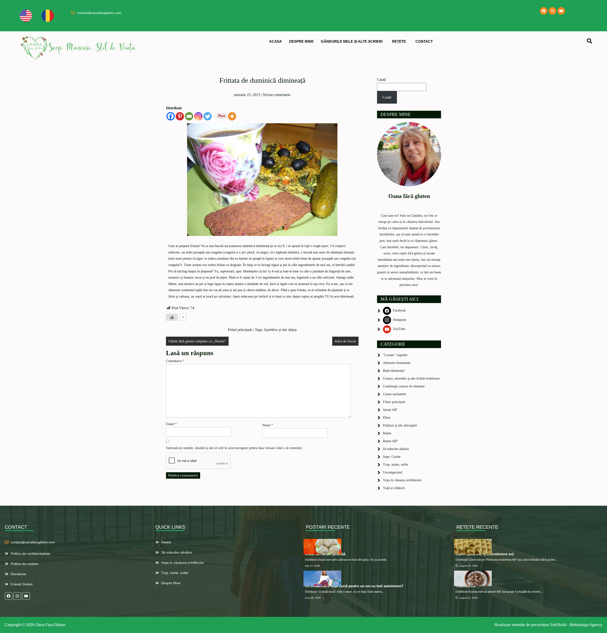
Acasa (275, 41)
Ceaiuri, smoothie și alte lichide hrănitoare (411, 378)
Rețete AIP (390, 441)
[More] (232, 116)
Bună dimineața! (394, 370)
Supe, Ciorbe (391, 457)
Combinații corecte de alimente (404, 386)
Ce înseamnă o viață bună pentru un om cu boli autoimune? (354, 586)
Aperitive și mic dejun (280, 330)
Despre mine (301, 41)
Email (171, 424)
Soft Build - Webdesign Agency (576, 625)
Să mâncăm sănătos (396, 449)
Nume (267, 425)
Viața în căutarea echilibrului (402, 480)
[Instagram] (552, 11)
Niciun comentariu (276, 95)
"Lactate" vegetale (395, 355)
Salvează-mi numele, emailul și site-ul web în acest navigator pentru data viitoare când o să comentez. (234, 448)
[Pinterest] (180, 116)
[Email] (189, 116)
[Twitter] (207, 116)
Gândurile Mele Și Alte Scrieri (351, 41)
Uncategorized (392, 472)
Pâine (386, 417)
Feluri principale (240, 330)
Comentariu (175, 361)
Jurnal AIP (390, 410)
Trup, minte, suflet (395, 464)
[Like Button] (172, 317)
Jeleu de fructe (345, 341)
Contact (424, 41)
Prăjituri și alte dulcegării (400, 425)
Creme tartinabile (394, 394)
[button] (352, 41)
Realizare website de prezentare (522, 625)
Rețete (399, 41)
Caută (381, 80)
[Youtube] (561, 11)
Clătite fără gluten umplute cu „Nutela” (197, 341)
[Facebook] (543, 11)
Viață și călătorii (394, 488)
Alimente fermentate (396, 363)
